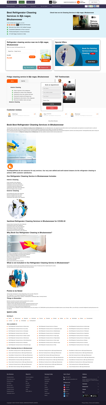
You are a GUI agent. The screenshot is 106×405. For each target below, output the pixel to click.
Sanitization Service (11, 393)
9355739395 (82, 2)
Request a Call (44, 67)
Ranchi (10, 318)
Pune (67, 318)
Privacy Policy (28, 379)
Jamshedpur (74, 318)
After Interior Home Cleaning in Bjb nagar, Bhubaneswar (20, 366)
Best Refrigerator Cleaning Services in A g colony (18, 328)
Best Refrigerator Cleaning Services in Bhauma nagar (49, 342)
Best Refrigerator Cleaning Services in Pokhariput (79, 331)
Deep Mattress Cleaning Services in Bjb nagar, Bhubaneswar (21, 355)
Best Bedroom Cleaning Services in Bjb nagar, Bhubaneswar (81, 362)
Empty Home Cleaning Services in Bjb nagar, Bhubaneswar (50, 364)
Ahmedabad (23, 320)
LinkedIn (67, 393)
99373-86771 (68, 377)
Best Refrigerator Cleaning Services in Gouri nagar (79, 344)
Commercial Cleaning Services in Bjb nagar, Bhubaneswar (20, 364)
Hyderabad (33, 318)
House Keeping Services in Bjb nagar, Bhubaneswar (79, 366)
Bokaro (81, 318)
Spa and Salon (44, 6)
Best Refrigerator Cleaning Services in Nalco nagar (49, 340)
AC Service (9, 383)
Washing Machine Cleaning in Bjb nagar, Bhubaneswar (19, 359)
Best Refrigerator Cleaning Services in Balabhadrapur (49, 331)
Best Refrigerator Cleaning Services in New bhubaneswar (20, 340)
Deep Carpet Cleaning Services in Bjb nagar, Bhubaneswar (20, 352)
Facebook (68, 385)
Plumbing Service (10, 391)
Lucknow (10, 320)
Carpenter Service (10, 389)
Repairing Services (56, 6)
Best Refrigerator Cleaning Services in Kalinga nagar (79, 337)
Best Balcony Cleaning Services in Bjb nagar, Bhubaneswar (50, 362)
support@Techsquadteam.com (71, 379)
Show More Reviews (53, 121)
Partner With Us (30, 2)
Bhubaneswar (17, 318)
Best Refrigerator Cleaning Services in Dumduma (79, 335)
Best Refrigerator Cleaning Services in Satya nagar (49, 335)
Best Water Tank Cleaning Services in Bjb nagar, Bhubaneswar (51, 357)
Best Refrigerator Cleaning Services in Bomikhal (18, 342)
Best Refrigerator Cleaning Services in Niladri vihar (79, 328)
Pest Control (33, 6)
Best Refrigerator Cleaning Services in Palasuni (48, 326)
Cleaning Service (10, 377)
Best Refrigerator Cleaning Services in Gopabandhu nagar (50, 328)
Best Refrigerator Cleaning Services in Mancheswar (19, 337)
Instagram (68, 389)
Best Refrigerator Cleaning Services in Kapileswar (79, 333)
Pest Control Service (11, 379)
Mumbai (54, 318)
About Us (27, 387)
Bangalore (26, 318)
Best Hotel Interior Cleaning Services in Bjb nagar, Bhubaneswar (81, 357)
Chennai (41, 318)
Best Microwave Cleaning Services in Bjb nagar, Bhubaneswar (51, 359)
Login (27, 389)
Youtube (67, 387)
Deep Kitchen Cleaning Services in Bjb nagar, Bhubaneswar (81, 352)
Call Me (52, 104)
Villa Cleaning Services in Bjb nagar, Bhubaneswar (79, 364)
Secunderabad (89, 318)
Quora (67, 391)
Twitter (67, 395)
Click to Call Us (30, 67)
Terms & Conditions (29, 377)
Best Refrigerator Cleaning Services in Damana (78, 342)
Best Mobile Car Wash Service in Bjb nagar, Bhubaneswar (80, 350)
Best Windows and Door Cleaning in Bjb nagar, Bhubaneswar (21, 357)
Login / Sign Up (94, 2)
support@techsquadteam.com (70, 2)
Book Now (45, 60)
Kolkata (61, 318)
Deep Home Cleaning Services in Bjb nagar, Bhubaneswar (50, 350)
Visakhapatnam (32, 320)
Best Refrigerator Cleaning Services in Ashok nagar (79, 326)
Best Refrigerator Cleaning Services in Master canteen (19, 335)
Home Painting (22, 6)
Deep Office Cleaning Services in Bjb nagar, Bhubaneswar (20, 350)
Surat (17, 320)
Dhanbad (48, 318)
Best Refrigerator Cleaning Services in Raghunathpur (49, 337)
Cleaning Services (10, 6)
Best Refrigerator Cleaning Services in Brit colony (18, 333)
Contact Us (28, 385)
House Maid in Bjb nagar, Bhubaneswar (47, 366)
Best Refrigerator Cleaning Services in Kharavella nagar (20, 344)
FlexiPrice (21, 2)
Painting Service (10, 381)
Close (52, 108)
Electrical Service (10, 387)
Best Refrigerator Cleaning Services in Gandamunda (49, 333)
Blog (27, 381)
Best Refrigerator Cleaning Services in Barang (78, 340)
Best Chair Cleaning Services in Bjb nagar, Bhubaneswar (50, 352)
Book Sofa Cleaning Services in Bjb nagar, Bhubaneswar (80, 355)
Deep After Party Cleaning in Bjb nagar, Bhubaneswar (49, 355)
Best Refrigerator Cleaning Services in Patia (47, 344)
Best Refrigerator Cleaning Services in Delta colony (19, 326)
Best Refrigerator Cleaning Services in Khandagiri (18, 331)
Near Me (27, 383)
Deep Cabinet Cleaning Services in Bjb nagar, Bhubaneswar (20, 362)
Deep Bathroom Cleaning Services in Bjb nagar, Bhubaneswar (81, 359)
